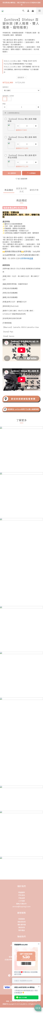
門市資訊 (21, 895)
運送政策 (21, 927)
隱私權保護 (22, 924)
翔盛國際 (21, 892)
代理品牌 (21, 898)
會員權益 (21, 930)
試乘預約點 (26, 258)
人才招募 (21, 901)
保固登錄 (21, 919)
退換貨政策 (22, 922)
